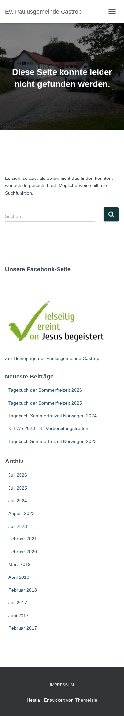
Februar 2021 (22, 538)
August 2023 (21, 513)
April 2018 (18, 577)
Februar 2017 (22, 628)
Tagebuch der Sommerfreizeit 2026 (45, 390)
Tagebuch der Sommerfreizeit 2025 (45, 403)
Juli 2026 (17, 475)
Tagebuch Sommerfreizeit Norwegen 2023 (52, 441)
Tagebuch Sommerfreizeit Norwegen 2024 (52, 415)
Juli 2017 (17, 602)
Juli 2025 (17, 488)
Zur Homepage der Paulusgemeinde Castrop (52, 358)
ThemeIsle (86, 700)
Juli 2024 (17, 500)
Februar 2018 (22, 590)
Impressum (62, 685)
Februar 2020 (22, 551)
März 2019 (19, 564)
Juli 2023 (17, 526)
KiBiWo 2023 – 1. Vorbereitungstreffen (48, 428)
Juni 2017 (18, 615)
